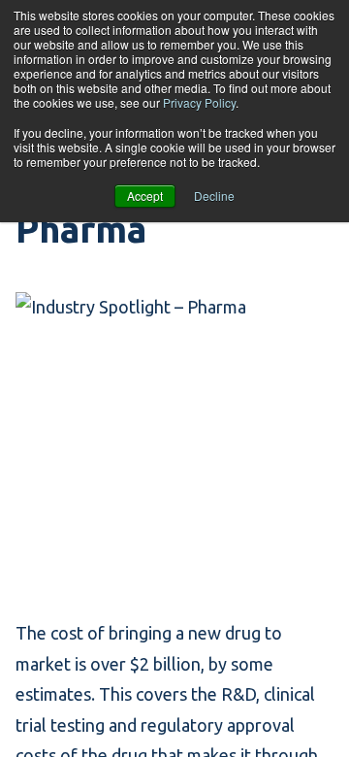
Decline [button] (214, 195)
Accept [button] (145, 195)
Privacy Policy (199, 102)
